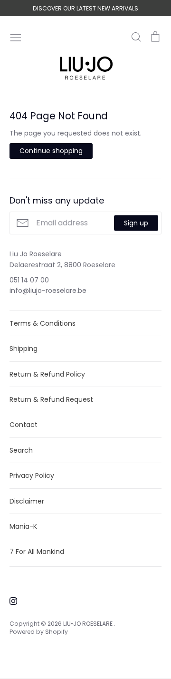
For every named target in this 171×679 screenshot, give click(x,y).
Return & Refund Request (51, 399)
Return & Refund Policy (47, 374)
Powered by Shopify (39, 632)
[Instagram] (9, 600)
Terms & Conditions (43, 323)
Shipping (24, 348)
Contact (24, 424)
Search (21, 450)
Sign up (136, 223)
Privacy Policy (32, 475)
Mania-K (23, 526)
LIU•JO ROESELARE (88, 624)
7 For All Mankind (37, 551)
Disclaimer (27, 501)
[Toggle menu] (16, 36)
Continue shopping (51, 150)
